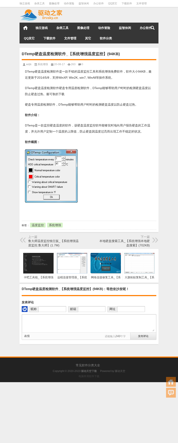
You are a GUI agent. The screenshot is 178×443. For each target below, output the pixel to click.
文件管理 (141, 3)
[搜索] (152, 28)
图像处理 (54, 3)
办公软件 (98, 3)
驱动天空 (120, 371)
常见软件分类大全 (88, 365)
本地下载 (46, 211)
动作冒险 (69, 3)
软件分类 (106, 38)
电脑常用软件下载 (89, 376)
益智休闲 (84, 3)
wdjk (28, 64)
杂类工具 (39, 3)
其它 (88, 38)
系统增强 (43, 64)
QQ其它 (112, 3)
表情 (27, 336)
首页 (25, 28)
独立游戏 (25, 3)
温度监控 (38, 225)
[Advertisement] (89, 412)
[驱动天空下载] (41, 10)
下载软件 (127, 3)
